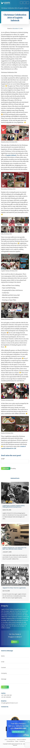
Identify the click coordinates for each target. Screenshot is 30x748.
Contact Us (22, 741)
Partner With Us (10, 741)
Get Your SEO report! (18, 731)
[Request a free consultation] (21, 2)
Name (3, 656)
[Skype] (11, 709)
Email (2, 662)
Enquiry (15, 641)
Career (16, 741)
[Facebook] (2, 709)
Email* (3, 459)
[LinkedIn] (9, 709)
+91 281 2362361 (6, 697)
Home (6, 739)
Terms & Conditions (21, 739)
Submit (5, 687)
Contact (3, 667)
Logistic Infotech (11, 155)
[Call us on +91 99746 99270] (24, 2)
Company (4, 673)
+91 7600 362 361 (6, 695)
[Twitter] (4, 709)
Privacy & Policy (12, 739)
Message (3, 679)
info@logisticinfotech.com (9, 703)
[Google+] (7, 709)
